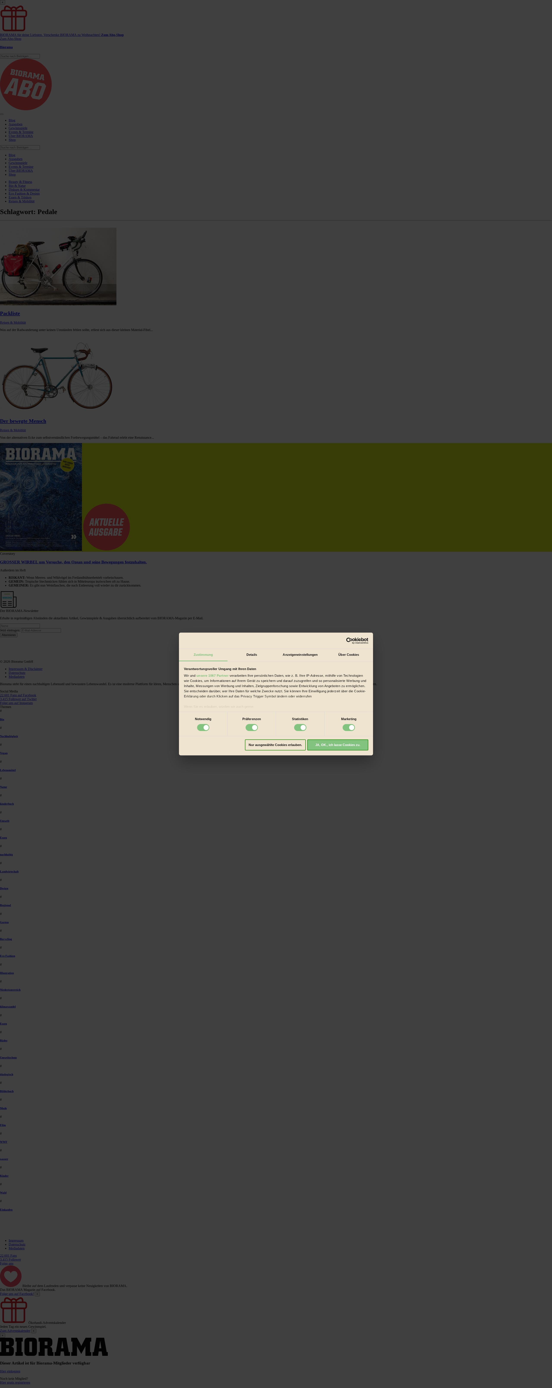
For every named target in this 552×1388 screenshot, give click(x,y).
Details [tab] (251, 654)
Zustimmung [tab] (203, 654)
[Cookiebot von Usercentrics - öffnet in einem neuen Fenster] (349, 640)
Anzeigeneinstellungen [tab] (300, 654)
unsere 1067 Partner (212, 675)
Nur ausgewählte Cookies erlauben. (275, 745)
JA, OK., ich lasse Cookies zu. (337, 745)
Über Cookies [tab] (348, 654)
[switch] (252, 727)
